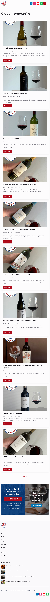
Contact (3, 555)
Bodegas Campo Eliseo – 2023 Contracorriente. (19, 320)
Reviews (3, 542)
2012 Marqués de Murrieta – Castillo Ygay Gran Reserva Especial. (22, 367)
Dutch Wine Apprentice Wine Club (15, 565)
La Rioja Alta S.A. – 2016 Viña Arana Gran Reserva (20, 184)
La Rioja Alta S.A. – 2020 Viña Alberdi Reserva (19, 275)
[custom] (41, 3)
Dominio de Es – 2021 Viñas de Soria (15, 48)
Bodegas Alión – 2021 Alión (12, 139)
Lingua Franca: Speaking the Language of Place (18, 581)
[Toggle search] (44, 3)
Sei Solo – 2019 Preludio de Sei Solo (15, 93)
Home (3, 536)
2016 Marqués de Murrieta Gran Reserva (17, 457)
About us (3, 547)
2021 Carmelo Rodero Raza (12, 413)
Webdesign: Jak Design (32, 590)
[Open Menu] (48, 3)
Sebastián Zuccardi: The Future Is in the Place (17, 571)
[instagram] (34, 3)
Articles (3, 539)
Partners (3, 552)
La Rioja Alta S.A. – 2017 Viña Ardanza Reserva (19, 229)
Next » (25, 476)
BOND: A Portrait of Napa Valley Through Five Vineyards (20, 576)
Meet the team (5, 550)
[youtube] (38, 3)
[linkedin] (31, 3)
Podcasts (3, 544)
